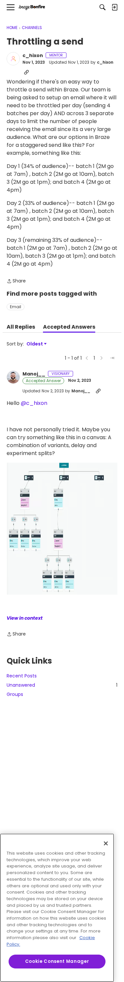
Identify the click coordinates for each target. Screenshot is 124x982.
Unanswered (62, 685)
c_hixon (32, 56)
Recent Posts (22, 675)
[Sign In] (114, 7)
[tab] (21, 327)
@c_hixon (34, 403)
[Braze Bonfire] (32, 7)
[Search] (102, 7)
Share (16, 281)
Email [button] (15, 307)
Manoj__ (33, 374)
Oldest (35, 344)
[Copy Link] (26, 72)
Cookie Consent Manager (57, 961)
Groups (15, 694)
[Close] (106, 843)
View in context (25, 618)
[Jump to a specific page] (112, 358)
